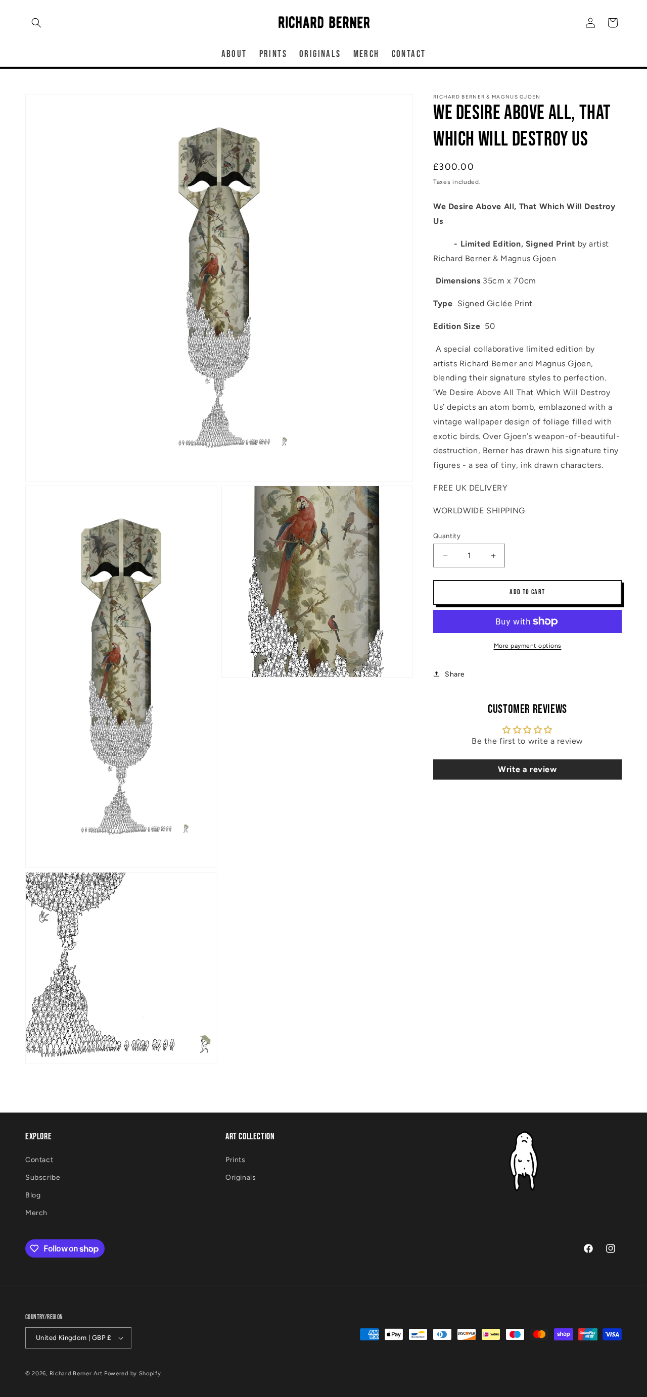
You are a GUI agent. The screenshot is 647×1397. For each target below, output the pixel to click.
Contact (39, 1159)
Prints (235, 1159)
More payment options (528, 645)
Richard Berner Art (76, 1373)
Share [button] (455, 674)
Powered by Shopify (132, 1373)
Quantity (446, 536)
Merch (36, 1213)
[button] (36, 23)
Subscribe (42, 1177)
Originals (240, 1177)
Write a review (527, 769)
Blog (32, 1195)
